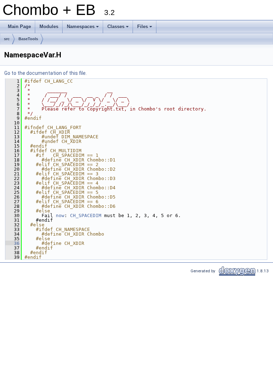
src (7, 39)
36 (12, 243)
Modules (48, 26)
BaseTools (28, 39)
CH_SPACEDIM (85, 215)
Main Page (19, 26)
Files (145, 28)
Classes (118, 28)
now (60, 215)
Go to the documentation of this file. (45, 73)
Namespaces (83, 28)
